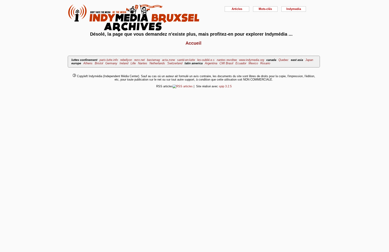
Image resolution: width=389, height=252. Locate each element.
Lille (133, 63)
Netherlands (157, 63)
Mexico (253, 63)
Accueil (193, 43)
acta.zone (168, 60)
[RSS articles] (183, 86)
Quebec (283, 60)
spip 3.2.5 (225, 86)
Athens (88, 63)
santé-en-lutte (186, 60)
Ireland (124, 63)
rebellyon (126, 60)
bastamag (153, 60)
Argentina (211, 63)
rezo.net (139, 60)
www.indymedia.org (251, 60)
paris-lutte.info (109, 60)
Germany (111, 63)
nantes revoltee (227, 60)
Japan (309, 60)
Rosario (265, 63)
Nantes (142, 63)
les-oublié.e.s (206, 60)
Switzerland (174, 63)
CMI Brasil (226, 63)
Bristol (99, 63)
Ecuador (240, 63)
